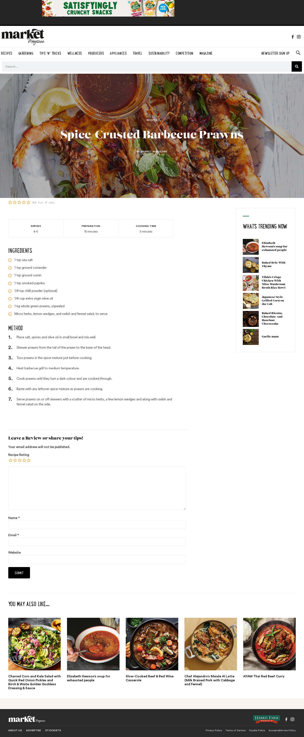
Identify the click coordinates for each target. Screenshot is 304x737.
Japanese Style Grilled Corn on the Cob (273, 301)
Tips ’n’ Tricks (50, 52)
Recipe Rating (18, 454)
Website (14, 552)
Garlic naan (270, 336)
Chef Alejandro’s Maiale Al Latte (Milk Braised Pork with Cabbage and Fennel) (209, 680)
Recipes (152, 120)
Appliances (118, 52)
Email (13, 535)
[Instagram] (299, 37)
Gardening (26, 52)
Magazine (206, 52)
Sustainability (159, 52)
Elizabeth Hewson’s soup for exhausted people (274, 247)
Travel (137, 52)
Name (14, 518)
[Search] (297, 66)
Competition (184, 52)
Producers (96, 52)
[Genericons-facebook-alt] (293, 37)
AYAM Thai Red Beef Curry (264, 676)
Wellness (74, 52)
